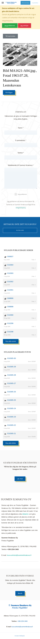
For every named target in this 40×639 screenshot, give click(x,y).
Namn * (20, 128)
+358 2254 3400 (22, 621)
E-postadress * (20, 140)
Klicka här (20, 230)
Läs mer (20, 479)
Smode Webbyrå (19, 636)
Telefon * (21, 153)
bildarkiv (26, 514)
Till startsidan (10, 36)
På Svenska (25, 3)
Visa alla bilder (10, 443)
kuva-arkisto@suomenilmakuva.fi (19, 555)
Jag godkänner (22, 194)
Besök (20, 593)
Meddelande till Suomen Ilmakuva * (20, 165)
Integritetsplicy (21, 208)
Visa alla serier (10, 341)
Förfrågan (9, 92)
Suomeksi (35, 3)
